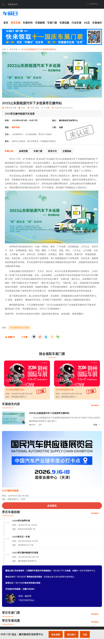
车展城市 (97, 22)
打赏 (25, 337)
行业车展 (76, 22)
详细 (95, 425)
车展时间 (28, 22)
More (95, 405)
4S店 (87, 22)
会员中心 (94, 3)
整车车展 (16, 127)
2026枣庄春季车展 (21, 520)
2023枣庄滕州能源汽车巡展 (25, 552)
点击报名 (52, 505)
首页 (5, 22)
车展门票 (52, 22)
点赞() (11, 337)
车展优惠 (64, 22)
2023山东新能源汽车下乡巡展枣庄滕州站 (49, 413)
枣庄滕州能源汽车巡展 (19, 327)
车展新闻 (40, 22)
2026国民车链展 (10, 490)
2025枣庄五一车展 (21, 536)
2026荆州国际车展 (15, 389)
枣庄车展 (15, 22)
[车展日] (10, 13)
